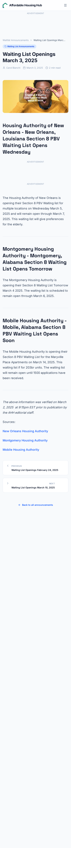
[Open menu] (65, 5)
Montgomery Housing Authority (25, 440)
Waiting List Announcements (20, 46)
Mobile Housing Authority (21, 449)
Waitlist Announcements (16, 40)
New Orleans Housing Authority (25, 431)
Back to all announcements (37, 504)
